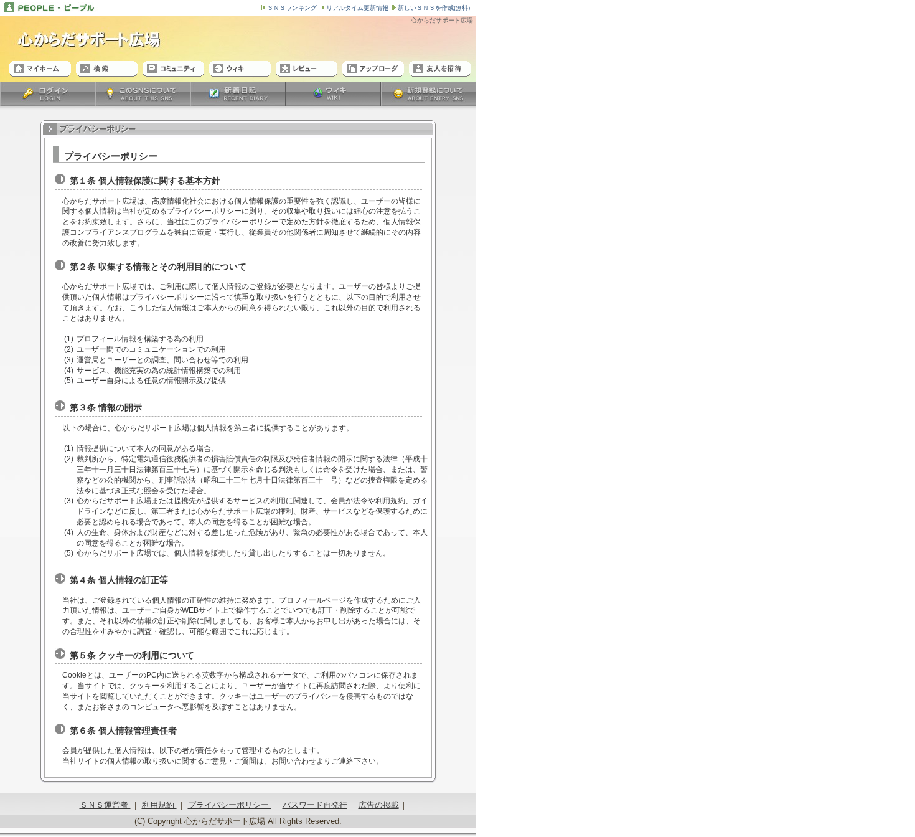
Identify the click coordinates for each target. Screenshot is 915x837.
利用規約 (159, 805)
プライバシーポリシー (229, 805)
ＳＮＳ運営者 (105, 805)
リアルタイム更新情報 (357, 7)
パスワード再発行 (315, 805)
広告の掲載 (379, 805)
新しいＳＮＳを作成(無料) (434, 7)
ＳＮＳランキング (292, 7)
